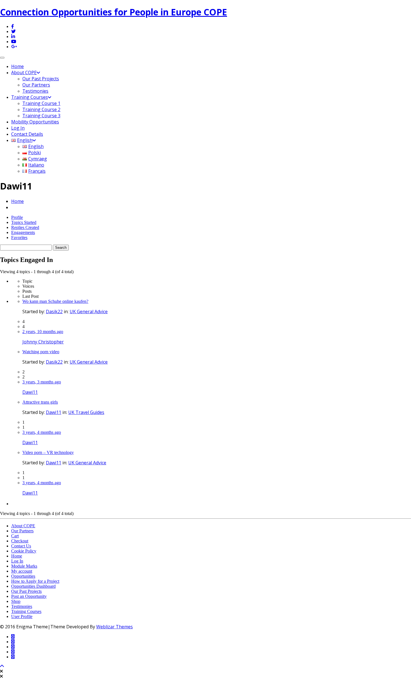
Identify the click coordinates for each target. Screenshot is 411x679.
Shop (15, 601)
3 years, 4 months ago (41, 432)
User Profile (21, 616)
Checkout (19, 540)
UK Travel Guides (86, 412)
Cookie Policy (23, 551)
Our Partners (36, 85)
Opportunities (23, 576)
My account (21, 571)
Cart (15, 535)
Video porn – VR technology (48, 452)
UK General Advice (89, 311)
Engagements (23, 232)
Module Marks (24, 566)
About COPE (24, 72)
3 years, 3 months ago (41, 382)
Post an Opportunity (29, 596)
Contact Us (21, 546)
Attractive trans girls (40, 402)
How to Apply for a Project (35, 581)
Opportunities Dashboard (33, 586)
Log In (18, 128)
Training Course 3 (41, 116)
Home (17, 66)
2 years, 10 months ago (42, 331)
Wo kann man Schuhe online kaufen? (55, 301)
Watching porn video (40, 351)
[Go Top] (2, 666)
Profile (17, 217)
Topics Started (23, 222)
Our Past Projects (40, 79)
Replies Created (25, 227)
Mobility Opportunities (35, 122)
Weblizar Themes (114, 627)
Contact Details (27, 134)
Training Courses (29, 97)
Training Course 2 (41, 109)
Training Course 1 (41, 103)
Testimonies (35, 91)
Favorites (19, 237)
